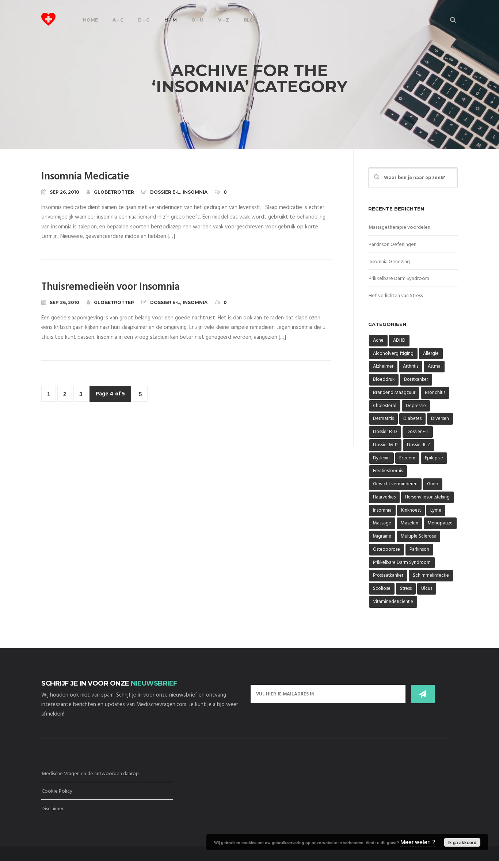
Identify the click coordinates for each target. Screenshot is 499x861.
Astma (434, 366)
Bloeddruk (384, 379)
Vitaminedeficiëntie (393, 602)
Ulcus (426, 588)
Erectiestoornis (388, 471)
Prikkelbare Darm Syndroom (399, 278)
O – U (197, 20)
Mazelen (409, 523)
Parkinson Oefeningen (392, 244)
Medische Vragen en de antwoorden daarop (90, 774)
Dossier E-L (165, 192)
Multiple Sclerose (418, 536)
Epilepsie (434, 458)
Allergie (431, 353)
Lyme (435, 510)
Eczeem (407, 458)
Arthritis (410, 366)
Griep (432, 484)
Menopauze (440, 523)
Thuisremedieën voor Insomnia (110, 287)
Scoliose (382, 588)
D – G (144, 20)
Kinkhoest (411, 510)
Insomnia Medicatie (85, 176)
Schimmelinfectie (431, 575)
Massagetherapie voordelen (399, 227)
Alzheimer (383, 366)
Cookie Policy (57, 791)
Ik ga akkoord (462, 842)
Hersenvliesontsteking (427, 497)
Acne (378, 340)
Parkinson (419, 549)
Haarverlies (384, 497)
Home (90, 20)
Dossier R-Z (418, 445)
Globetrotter (114, 192)
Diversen (440, 418)
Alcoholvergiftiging (393, 353)
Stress (406, 588)
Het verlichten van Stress (396, 296)
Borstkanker (416, 379)
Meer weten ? (417, 842)
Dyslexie (381, 458)
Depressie (416, 406)
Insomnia (195, 192)
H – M (170, 20)
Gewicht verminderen (395, 484)
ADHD (399, 340)
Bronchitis (435, 393)
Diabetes (412, 418)
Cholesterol (384, 406)
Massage (382, 523)
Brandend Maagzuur (394, 393)
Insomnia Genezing (389, 262)
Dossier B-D (385, 432)
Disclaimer (53, 809)
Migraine (382, 536)
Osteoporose (386, 549)
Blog (251, 20)
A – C (118, 20)
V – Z (223, 20)
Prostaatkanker (388, 575)
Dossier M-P (385, 445)
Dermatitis (383, 418)
